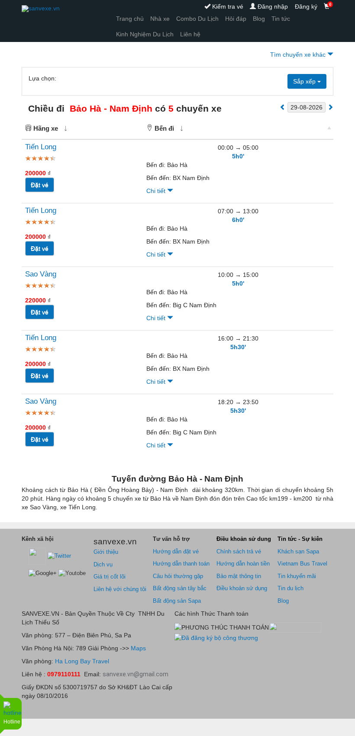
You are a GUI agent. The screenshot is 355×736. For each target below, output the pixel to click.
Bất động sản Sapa (177, 601)
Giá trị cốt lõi (110, 576)
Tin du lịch (290, 588)
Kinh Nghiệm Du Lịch (145, 34)
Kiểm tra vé (226, 6)
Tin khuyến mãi (297, 576)
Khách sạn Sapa (298, 551)
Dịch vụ (103, 564)
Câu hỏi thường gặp (178, 576)
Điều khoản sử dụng (241, 588)
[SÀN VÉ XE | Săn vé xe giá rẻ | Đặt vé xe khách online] (41, 8)
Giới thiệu (106, 552)
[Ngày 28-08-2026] (283, 107)
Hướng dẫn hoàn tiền (243, 563)
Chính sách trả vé (238, 551)
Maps (137, 648)
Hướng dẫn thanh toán (181, 563)
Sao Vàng (40, 274)
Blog (259, 18)
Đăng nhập (272, 6)
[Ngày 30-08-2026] (330, 107)
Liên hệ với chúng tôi (120, 589)
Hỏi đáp (235, 18)
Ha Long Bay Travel (82, 661)
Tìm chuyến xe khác (298, 54)
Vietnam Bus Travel (302, 563)
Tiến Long (40, 147)
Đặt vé (39, 184)
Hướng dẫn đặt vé (176, 551)
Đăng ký (306, 6)
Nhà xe (160, 18)
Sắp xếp (305, 81)
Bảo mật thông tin (238, 576)
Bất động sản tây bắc (180, 588)
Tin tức (280, 18)
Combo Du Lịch (197, 18)
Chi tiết (156, 190)
